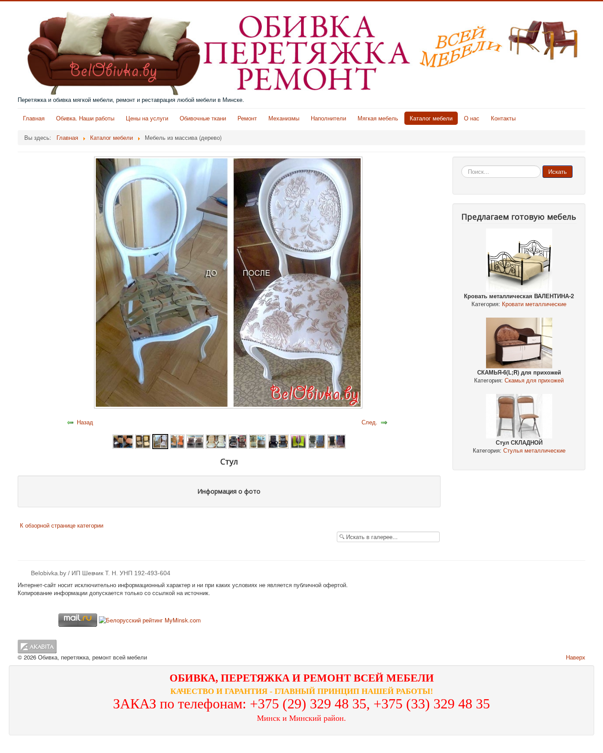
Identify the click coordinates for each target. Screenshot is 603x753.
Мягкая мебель (378, 118)
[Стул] (123, 440)
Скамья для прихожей (534, 380)
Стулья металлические (534, 450)
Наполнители (328, 118)
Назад (85, 422)
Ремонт (247, 118)
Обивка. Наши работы (85, 118)
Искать (557, 171)
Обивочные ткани (203, 118)
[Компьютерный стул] (216, 440)
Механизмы (283, 118)
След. (369, 422)
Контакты (503, 118)
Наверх (575, 657)
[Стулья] (195, 440)
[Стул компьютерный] (238, 440)
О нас (471, 118)
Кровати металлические (534, 304)
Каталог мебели (431, 118)
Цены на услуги (147, 118)
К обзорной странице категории (61, 525)
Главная (34, 118)
